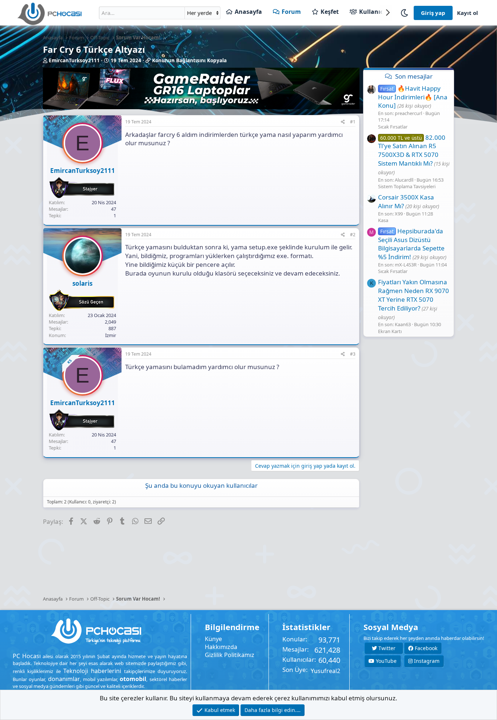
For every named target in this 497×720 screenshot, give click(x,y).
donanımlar (64, 679)
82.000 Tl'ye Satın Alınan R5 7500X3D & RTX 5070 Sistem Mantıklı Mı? (411, 150)
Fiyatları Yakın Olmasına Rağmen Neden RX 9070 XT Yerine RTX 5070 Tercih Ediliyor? (413, 295)
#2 (352, 235)
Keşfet (330, 12)
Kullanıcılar (376, 12)
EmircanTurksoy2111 (74, 60)
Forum (291, 12)
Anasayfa (248, 12)
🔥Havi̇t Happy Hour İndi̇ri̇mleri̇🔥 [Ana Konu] (413, 97)
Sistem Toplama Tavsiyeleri (407, 186)
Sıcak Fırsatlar (392, 126)
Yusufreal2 (325, 671)
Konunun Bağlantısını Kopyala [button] (189, 60)
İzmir (110, 335)
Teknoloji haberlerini (92, 671)
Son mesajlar (414, 76)
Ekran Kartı (390, 331)
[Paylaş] (342, 122)
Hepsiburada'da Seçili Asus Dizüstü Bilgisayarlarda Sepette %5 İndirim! (411, 244)
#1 (352, 122)
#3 (352, 354)
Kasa (383, 220)
